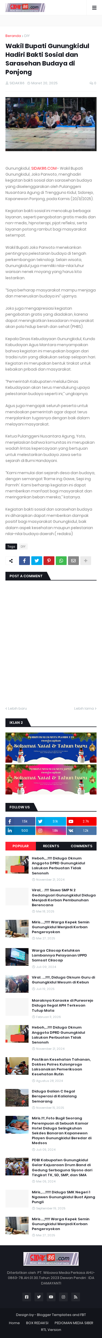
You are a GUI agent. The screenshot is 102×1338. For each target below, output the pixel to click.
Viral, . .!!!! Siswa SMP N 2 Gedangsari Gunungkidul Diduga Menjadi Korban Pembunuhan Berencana (64, 898)
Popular (21, 846)
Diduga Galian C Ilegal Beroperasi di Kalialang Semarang (54, 1096)
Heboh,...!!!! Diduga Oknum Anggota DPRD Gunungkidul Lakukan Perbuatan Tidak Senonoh (58, 866)
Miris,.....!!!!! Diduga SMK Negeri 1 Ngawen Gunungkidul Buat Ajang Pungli (63, 1197)
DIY (27, 35)
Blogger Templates (54, 1314)
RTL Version (51, 1329)
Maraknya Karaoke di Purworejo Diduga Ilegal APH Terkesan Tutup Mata (62, 1005)
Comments (81, 846)
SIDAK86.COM (44, 168)
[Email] (73, 560)
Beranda (13, 35)
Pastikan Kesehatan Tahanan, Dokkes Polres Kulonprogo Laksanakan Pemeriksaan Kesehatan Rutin (61, 1067)
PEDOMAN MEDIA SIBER (74, 1322)
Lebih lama (84, 708)
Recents (51, 846)
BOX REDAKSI (37, 1322)
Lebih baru (17, 708)
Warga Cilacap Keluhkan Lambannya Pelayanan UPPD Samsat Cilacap (59, 955)
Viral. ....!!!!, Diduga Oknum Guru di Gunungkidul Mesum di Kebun (63, 980)
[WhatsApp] (61, 560)
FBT (83, 1314)
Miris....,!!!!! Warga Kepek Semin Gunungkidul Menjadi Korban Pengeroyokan (60, 927)
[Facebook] (24, 560)
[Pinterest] (49, 560)
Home (14, 1322)
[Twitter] (36, 560)
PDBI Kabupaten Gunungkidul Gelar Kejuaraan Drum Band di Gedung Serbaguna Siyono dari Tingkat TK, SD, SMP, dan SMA (62, 1168)
